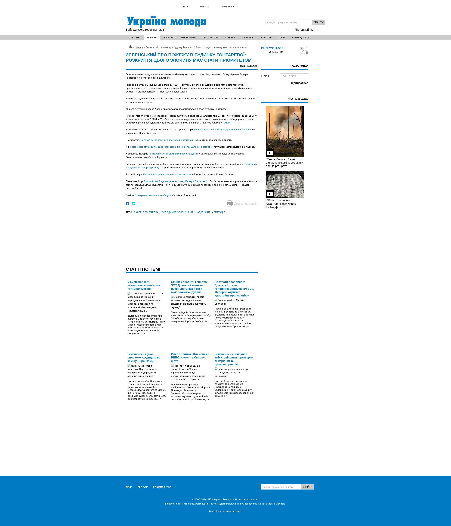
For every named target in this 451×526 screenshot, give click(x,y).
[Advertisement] (192, 239)
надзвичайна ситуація (210, 212)
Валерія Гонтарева (147, 212)
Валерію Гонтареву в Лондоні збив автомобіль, (168, 139)
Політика (169, 37)
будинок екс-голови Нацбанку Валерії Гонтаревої (222, 129)
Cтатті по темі (143, 269)
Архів (186, 6)
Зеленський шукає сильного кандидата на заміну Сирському (144, 357)
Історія (230, 37)
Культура (266, 37)
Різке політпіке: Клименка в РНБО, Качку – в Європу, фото (190, 357)
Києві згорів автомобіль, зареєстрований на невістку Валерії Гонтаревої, (171, 146)
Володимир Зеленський (178, 212)
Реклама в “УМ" (230, 6)
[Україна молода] (166, 22)
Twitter (226, 122)
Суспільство (210, 37)
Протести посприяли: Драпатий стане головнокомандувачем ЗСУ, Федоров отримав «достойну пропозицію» (234, 288)
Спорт (282, 37)
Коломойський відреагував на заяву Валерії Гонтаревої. (176, 181)
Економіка (188, 37)
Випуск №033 (272, 48)
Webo (239, 511)
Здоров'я (247, 37)
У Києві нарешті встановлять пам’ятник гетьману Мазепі (144, 285)
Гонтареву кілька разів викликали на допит (173, 153)
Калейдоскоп (301, 37)
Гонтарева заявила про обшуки (153, 195)
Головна (134, 37)
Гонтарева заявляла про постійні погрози (167, 174)
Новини (151, 37)
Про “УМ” (205, 6)
